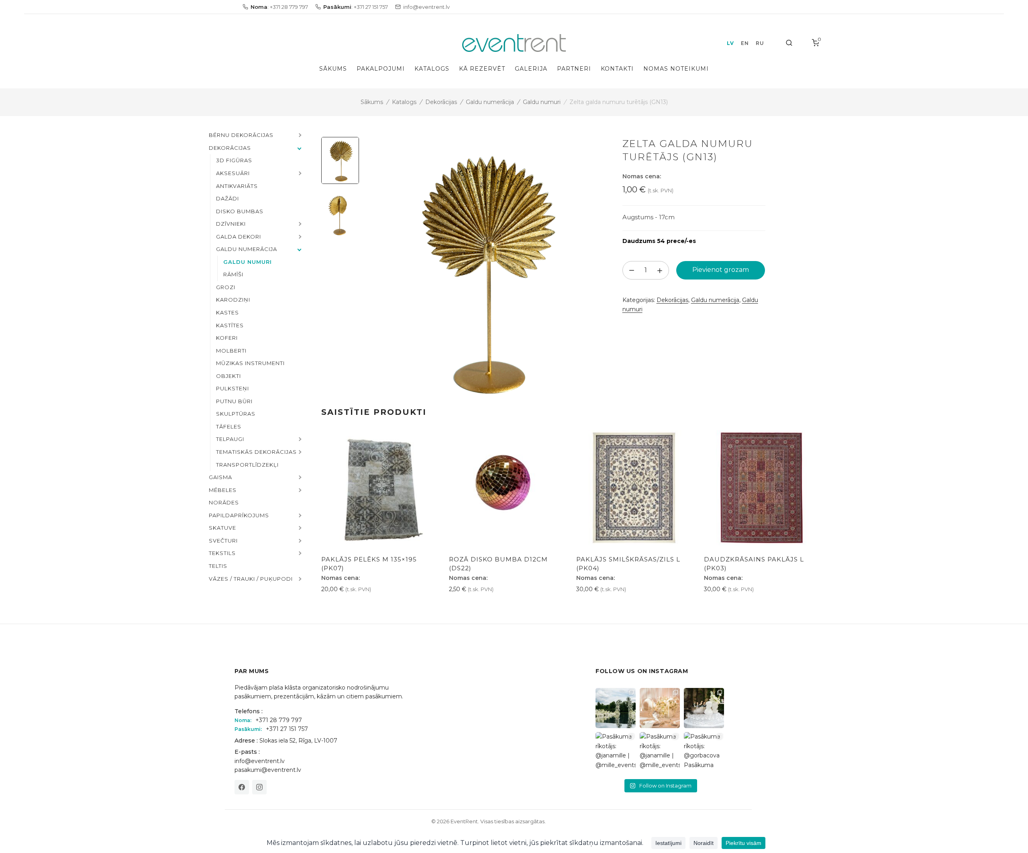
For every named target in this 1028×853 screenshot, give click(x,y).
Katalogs (431, 68)
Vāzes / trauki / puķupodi (251, 578)
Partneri (574, 68)
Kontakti (617, 68)
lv (730, 43)
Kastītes (230, 325)
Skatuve (222, 527)
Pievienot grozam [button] (350, 607)
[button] (299, 136)
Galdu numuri (542, 102)
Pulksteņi (232, 388)
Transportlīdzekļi (247, 464)
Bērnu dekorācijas (241, 135)
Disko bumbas (239, 211)
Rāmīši (233, 274)
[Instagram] (259, 787)
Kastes (227, 312)
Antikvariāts (237, 186)
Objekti (228, 376)
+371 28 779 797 (278, 720)
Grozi (225, 287)
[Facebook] (242, 787)
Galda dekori (238, 236)
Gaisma (220, 477)
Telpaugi (230, 439)
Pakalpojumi (381, 68)
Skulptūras (235, 413)
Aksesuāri (233, 173)
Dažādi (227, 198)
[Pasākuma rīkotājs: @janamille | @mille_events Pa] (616, 708)
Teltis (218, 566)
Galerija (531, 68)
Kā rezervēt (482, 68)
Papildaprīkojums (239, 515)
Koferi (227, 338)
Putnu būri (234, 401)
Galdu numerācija (490, 102)
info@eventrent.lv (260, 761)
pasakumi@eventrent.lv (268, 769)
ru (760, 43)
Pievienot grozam (720, 269)
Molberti (231, 350)
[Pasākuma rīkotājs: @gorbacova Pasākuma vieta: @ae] (704, 752)
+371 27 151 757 (287, 729)
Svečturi (223, 540)
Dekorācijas (441, 102)
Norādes (224, 502)
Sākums (333, 68)
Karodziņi (233, 299)
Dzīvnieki (231, 223)
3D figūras (234, 160)
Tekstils (222, 553)
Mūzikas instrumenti (250, 363)
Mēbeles (223, 490)
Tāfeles (228, 426)
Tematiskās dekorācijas (256, 452)
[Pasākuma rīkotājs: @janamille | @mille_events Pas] (616, 752)
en (745, 43)
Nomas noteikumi (676, 68)
